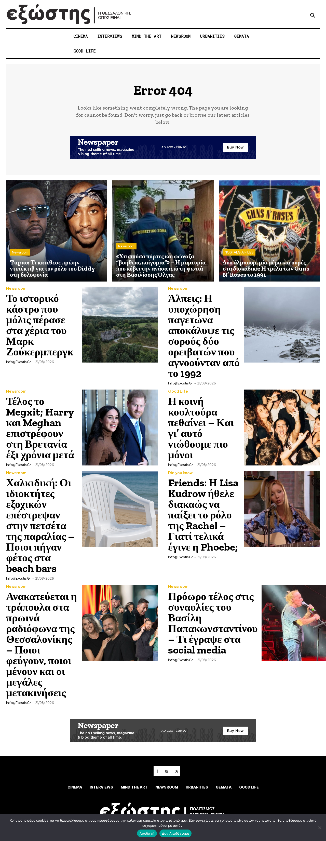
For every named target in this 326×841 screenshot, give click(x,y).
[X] (176, 771)
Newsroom (20, 252)
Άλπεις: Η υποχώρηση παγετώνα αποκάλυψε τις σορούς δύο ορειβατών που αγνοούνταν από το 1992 (204, 336)
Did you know (180, 473)
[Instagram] (166, 771)
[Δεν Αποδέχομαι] (319, 827)
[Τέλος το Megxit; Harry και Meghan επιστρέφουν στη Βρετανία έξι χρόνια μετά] (120, 427)
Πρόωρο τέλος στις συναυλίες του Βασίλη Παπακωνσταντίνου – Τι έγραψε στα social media (213, 623)
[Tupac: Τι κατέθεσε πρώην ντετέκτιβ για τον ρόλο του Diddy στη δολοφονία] (56, 231)
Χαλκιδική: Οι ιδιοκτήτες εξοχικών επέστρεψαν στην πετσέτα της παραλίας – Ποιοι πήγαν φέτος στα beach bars (40, 525)
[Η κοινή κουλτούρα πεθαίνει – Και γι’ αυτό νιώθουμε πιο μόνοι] (282, 427)
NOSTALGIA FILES (239, 252)
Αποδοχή (147, 833)
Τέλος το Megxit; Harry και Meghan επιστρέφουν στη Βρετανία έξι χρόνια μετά (40, 428)
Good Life (178, 391)
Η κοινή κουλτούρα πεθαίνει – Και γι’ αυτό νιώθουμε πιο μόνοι (201, 428)
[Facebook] (157, 771)
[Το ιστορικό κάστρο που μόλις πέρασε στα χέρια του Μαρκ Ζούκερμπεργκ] (120, 325)
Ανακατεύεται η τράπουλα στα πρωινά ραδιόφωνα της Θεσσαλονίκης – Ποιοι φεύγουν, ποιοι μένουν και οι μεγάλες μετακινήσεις (41, 644)
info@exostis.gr (18, 362)
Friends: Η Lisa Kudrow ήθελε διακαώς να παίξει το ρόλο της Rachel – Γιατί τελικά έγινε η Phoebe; (203, 514)
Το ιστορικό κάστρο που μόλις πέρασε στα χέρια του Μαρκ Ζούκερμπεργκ (39, 325)
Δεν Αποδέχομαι (175, 833)
